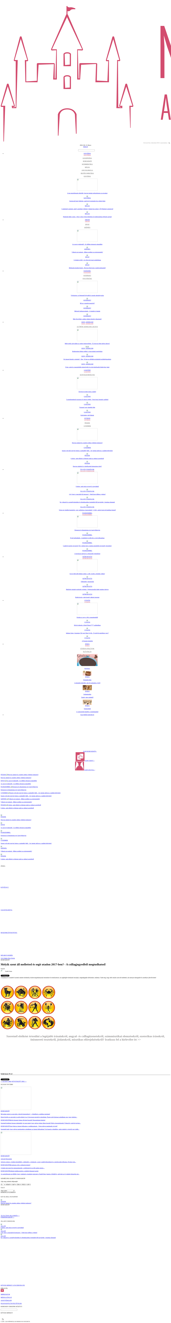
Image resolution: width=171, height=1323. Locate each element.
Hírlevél (85, 147)
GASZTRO (87, 370)
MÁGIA (87, 167)
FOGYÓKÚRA (87, 278)
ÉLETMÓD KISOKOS (87, 715)
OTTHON (87, 418)
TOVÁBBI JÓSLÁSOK (8, 958)
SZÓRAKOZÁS (87, 556)
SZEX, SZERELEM (87, 322)
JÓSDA (87, 644)
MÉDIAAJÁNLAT (6, 1297)
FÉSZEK (87, 423)
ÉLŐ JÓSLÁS (87, 651)
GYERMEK (87, 426)
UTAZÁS (87, 600)
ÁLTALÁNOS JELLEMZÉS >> (10, 1215)
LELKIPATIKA (87, 158)
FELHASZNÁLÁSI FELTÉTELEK (11, 1303)
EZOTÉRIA (87, 153)
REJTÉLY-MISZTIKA (87, 173)
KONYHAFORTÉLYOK (87, 375)
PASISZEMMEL (87, 513)
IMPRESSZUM (5, 1294)
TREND (87, 220)
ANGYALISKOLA (87, 170)
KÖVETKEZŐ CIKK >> (19, 1081)
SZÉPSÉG (87, 227)
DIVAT (87, 224)
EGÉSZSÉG (87, 271)
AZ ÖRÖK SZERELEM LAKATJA (87, 326)
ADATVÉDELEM (6, 1300)
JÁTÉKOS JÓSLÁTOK (87, 648)
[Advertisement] (85, 729)
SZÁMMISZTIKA (87, 164)
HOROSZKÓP (87, 161)
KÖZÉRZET (87, 275)
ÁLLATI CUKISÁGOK (87, 469)
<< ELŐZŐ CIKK (6, 1081)
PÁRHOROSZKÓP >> (7, 1217)
